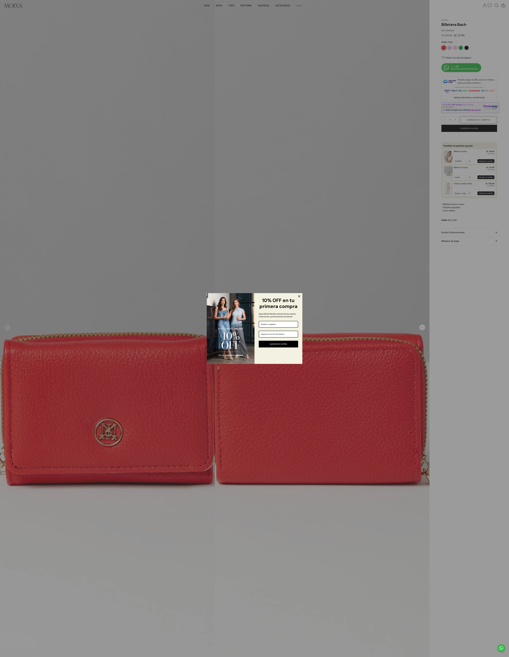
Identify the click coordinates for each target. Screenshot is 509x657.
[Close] (299, 296)
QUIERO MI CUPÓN (278, 344)
